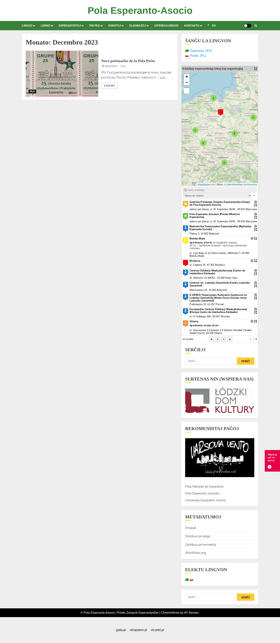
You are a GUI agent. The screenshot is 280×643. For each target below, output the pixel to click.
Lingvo (27, 25)
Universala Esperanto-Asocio (205, 500)
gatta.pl (121, 630)
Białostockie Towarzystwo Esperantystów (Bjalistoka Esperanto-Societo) (220, 228)
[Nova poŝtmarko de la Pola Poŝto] (62, 73)
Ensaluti (190, 528)
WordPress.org (195, 553)
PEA (32, 91)
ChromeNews (170, 612)
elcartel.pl (157, 630)
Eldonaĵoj (137, 25)
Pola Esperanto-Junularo (202, 493)
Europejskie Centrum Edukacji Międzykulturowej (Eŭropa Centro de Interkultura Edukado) (218, 311)
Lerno (45, 25)
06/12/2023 (111, 66)
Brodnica (195, 260)
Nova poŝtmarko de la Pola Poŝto (128, 61)
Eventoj (114, 25)
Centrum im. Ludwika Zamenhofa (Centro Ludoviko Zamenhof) (220, 284)
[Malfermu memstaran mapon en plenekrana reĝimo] (255, 68)
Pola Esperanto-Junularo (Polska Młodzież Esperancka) (215, 215)
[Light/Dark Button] (247, 26)
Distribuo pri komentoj (200, 544)
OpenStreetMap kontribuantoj (241, 184)
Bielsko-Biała (197, 238)
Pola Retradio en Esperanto (204, 486)
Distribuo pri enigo (197, 536)
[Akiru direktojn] (255, 202)
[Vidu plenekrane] (187, 91)
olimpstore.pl (138, 630)
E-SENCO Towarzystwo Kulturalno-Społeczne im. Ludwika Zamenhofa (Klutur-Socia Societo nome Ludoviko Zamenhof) (219, 298)
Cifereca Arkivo (166, 25)
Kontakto (191, 25)
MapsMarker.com (206, 184)
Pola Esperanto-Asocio (140, 10)
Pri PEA (94, 25)
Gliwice (194, 321)
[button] (255, 25)
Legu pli (109, 85)
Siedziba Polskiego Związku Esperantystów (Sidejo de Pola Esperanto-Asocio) (220, 203)
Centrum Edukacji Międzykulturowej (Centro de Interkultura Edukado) (217, 272)
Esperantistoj (70, 25)
